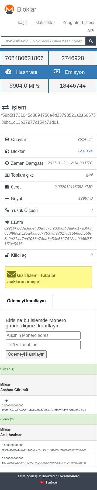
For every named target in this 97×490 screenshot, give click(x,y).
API (90, 31)
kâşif (22, 22)
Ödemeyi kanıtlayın (26, 301)
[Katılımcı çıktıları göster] (7, 401)
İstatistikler (44, 22)
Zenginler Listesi (78, 22)
